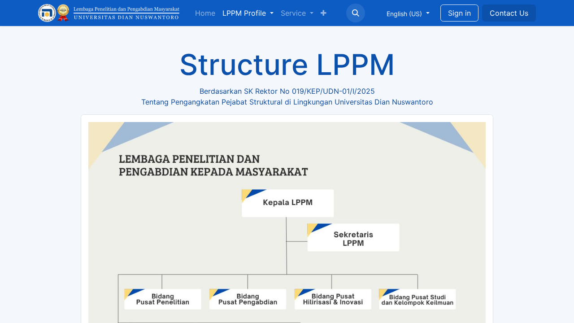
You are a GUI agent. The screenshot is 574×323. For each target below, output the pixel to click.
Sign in (459, 13)
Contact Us (509, 13)
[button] (355, 13)
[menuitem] (205, 13)
